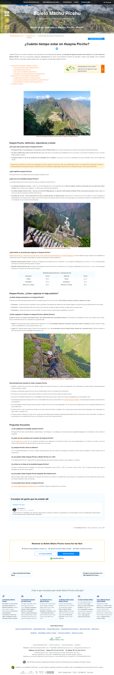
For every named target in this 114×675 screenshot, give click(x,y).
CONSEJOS (84, 2)
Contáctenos (77, 644)
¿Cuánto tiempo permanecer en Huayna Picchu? (27, 78)
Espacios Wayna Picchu (53, 629)
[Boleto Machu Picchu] (46, 22)
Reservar (108, 2)
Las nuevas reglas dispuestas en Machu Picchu (24, 486)
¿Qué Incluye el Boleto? (64, 633)
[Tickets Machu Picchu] (61, 22)
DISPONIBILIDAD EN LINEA (51, 2)
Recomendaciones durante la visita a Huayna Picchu (28, 82)
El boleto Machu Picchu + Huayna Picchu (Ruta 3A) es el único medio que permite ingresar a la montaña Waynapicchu (41, 255)
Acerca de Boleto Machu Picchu (40, 644)
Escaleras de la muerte (20, 441)
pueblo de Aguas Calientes (72, 399)
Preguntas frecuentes (17, 84)
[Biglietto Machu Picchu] (65, 22)
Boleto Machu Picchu (57, 13)
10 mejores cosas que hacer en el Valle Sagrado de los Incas (92, 574)
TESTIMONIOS (67, 2)
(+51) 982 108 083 (58, 650)
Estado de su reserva (77, 633)
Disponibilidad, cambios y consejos (47, 633)
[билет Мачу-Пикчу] (68, 22)
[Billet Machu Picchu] (57, 22)
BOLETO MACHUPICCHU (31, 2)
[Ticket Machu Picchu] (53, 22)
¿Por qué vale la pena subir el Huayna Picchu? (26, 67)
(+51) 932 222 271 (58, 558)
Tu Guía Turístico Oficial (85, 599)
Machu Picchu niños (85, 629)
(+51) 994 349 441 (80, 650)
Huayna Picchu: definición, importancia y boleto (24, 65)
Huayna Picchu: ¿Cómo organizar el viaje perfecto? (25, 75)
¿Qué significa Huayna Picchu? (22, 69)
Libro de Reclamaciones (67, 644)
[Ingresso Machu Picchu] (49, 22)
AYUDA (76, 2)
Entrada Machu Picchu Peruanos (69, 629)
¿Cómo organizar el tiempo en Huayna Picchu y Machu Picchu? (31, 80)
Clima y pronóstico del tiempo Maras (20, 574)
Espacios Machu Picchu (39, 629)
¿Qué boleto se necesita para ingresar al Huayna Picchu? (29, 73)
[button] (45, 554)
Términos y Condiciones (54, 644)
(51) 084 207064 (40, 650)
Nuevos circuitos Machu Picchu (24, 629)
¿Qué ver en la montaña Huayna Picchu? (25, 71)
